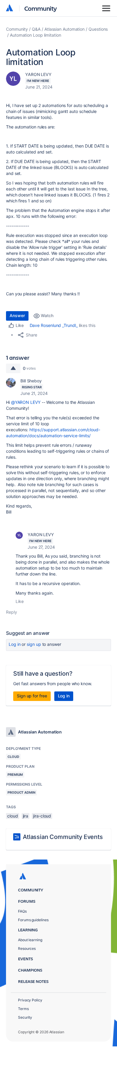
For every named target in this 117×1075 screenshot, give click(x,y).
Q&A (36, 29)
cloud (12, 815)
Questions (98, 29)
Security (25, 1017)
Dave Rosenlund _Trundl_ (54, 325)
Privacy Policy (30, 1000)
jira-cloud (42, 815)
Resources (27, 948)
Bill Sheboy (31, 380)
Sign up (34, 644)
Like (20, 601)
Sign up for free (32, 695)
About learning (30, 940)
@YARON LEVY (25, 402)
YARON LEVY (38, 74)
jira (25, 815)
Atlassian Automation (64, 29)
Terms (23, 1008)
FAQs (22, 911)
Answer (17, 315)
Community (40, 8)
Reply (11, 612)
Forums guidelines (33, 920)
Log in (15, 644)
